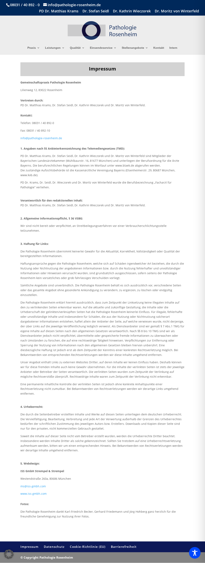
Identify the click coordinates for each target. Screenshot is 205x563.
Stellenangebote (133, 47)
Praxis (31, 47)
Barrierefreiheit (124, 547)
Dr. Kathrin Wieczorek (132, 11)
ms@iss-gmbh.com (33, 486)
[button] (9, 554)
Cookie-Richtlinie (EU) (88, 547)
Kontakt (158, 47)
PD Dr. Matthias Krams (58, 11)
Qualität (75, 47)
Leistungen (53, 47)
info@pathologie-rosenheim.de (41, 138)
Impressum (29, 547)
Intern (173, 47)
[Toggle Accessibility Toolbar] (195, 553)
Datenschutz (54, 547)
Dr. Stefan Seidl (95, 11)
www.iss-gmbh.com (33, 493)
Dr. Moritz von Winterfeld (177, 11)
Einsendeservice (101, 47)
